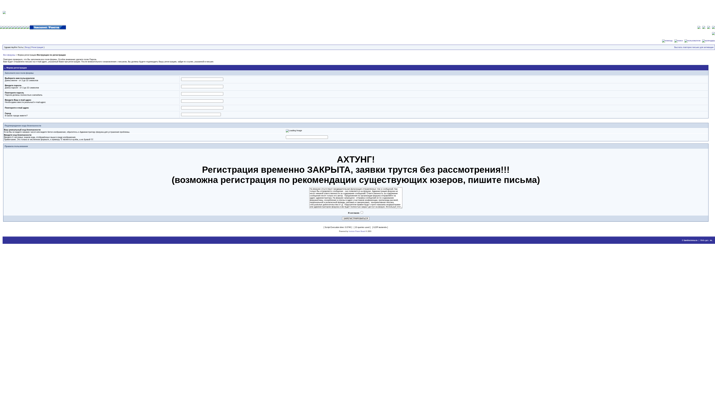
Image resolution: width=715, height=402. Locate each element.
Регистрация (37, 47)
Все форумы (9, 55)
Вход (27, 47)
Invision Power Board (357, 231)
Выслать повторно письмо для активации (694, 47)
